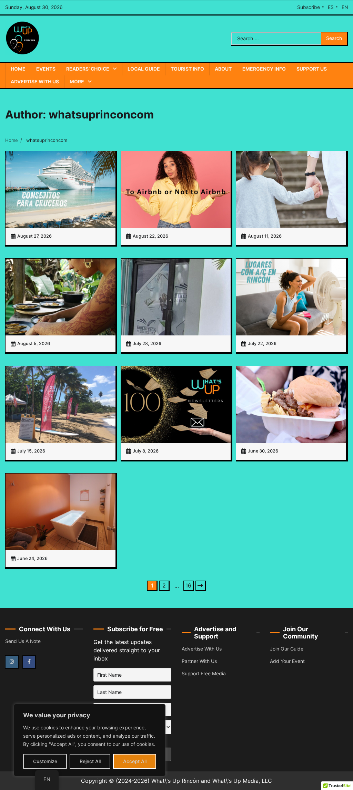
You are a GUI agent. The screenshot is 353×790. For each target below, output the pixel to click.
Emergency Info (264, 69)
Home (18, 69)
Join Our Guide (286, 649)
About (223, 69)
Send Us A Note (23, 641)
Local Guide (144, 69)
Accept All (135, 761)
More (77, 81)
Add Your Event (287, 661)
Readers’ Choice (87, 69)
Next (200, 586)
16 (188, 585)
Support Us (311, 69)
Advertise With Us (35, 81)
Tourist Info (187, 69)
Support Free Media (204, 673)
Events (46, 69)
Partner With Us (199, 661)
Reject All (90, 761)
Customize (45, 761)
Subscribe (308, 7)
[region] (89, 740)
